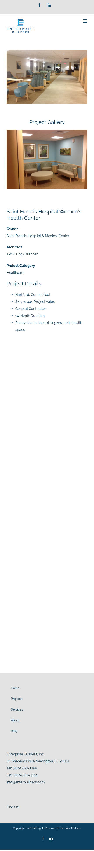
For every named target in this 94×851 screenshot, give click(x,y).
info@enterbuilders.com (26, 782)
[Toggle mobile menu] (85, 21)
